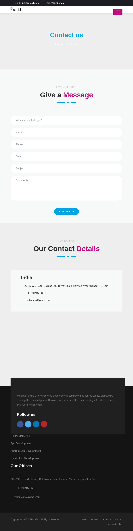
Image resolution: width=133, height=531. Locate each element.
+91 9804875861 (25, 488)
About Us (107, 519)
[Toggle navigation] (117, 12)
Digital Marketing (20, 436)
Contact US (66, 211)
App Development (21, 443)
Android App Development (26, 451)
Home (59, 44)
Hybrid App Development (25, 458)
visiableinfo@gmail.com (27, 497)
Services (94, 519)
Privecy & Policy (114, 524)
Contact (118, 519)
